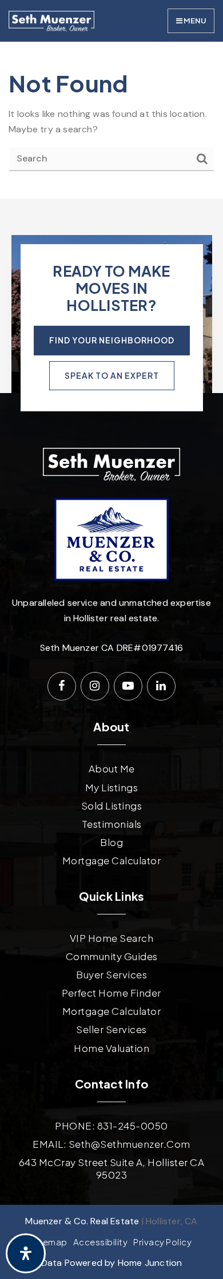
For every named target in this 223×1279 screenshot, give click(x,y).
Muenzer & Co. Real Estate (82, 1221)
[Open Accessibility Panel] (26, 1253)
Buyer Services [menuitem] (111, 974)
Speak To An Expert (112, 375)
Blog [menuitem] (111, 842)
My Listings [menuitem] (111, 787)
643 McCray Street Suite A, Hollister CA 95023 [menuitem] (112, 1168)
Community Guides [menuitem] (112, 956)
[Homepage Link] (51, 20)
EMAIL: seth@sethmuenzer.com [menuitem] (111, 1144)
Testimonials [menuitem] (112, 823)
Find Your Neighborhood (111, 340)
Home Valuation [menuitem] (111, 1048)
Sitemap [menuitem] (49, 1241)
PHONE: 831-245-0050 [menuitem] (111, 1125)
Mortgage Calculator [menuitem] (111, 860)
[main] (111, 120)
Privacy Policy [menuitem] (162, 1241)
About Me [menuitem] (112, 768)
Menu (194, 20)
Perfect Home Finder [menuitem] (111, 992)
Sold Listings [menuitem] (111, 805)
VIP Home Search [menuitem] (112, 938)
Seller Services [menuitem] (111, 1029)
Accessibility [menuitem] (100, 1241)
